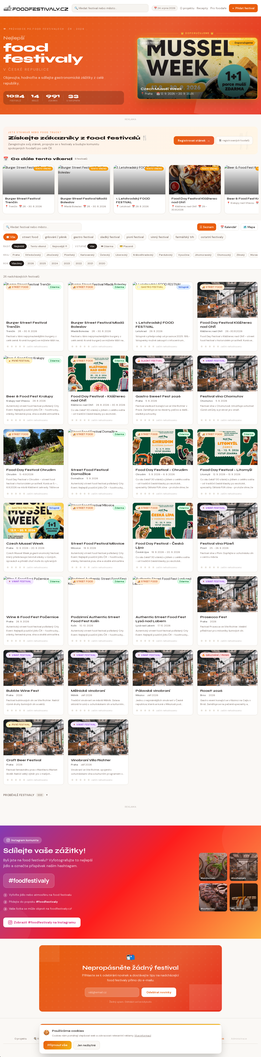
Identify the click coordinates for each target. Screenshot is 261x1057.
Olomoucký (224, 255)
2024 (55, 263)
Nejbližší (19, 246)
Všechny (17, 263)
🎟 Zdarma (107, 246)
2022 (79, 263)
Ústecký (105, 255)
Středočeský (33, 255)
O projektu (187, 8)
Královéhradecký (143, 255)
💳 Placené (126, 246)
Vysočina (183, 255)
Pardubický (166, 255)
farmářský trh (185, 237)
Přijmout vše (57, 1045)
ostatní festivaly (212, 237)
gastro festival (83, 237)
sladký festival (110, 237)
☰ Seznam (207, 227)
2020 (102, 263)
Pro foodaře (218, 8)
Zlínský (241, 255)
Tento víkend (38, 246)
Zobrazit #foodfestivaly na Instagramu (45, 922)
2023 (67, 263)
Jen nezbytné (86, 1045)
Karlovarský (87, 255)
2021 (90, 263)
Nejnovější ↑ (59, 246)
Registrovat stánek (194, 140)
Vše (92, 246)
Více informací (142, 1035)
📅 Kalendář (228, 227)
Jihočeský (52, 255)
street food (30, 237)
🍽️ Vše (10, 237)
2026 (31, 263)
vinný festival (160, 237)
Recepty (202, 8)
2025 (43, 263)
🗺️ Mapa (249, 227)
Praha (16, 255)
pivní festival (135, 237)
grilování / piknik (56, 237)
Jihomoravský (203, 255)
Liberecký (121, 255)
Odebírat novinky (158, 992)
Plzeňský (69, 255)
